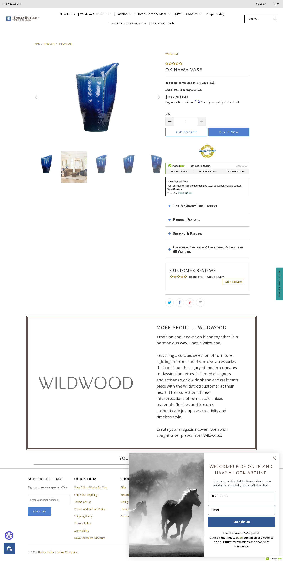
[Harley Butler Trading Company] (21, 19)
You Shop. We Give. (177, 181)
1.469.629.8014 (11, 3)
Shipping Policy (83, 516)
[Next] (159, 97)
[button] (123, 14)
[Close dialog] (274, 458)
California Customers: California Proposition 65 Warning (208, 249)
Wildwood (171, 54)
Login (263, 3)
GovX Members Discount (89, 538)
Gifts (123, 487)
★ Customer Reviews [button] (279, 284)
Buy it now (229, 132)
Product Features (186, 219)
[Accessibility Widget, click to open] (9, 535)
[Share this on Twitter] (169, 302)
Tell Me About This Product (195, 205)
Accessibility (81, 531)
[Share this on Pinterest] (190, 302)
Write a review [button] (233, 282)
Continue (241, 521)
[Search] (274, 19)
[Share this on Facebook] (180, 302)
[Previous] (36, 97)
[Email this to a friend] (200, 302)
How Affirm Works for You (90, 487)
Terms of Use (82, 502)
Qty (167, 114)
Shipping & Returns (187, 233)
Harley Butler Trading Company (58, 552)
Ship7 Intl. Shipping (85, 495)
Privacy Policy (82, 523)
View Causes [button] (174, 189)
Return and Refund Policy (89, 509)
